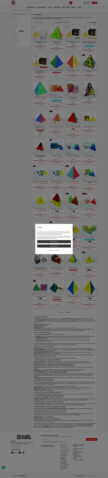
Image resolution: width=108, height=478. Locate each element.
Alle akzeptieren (54, 241)
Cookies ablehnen (54, 246)
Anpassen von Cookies (54, 250)
